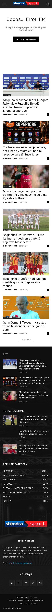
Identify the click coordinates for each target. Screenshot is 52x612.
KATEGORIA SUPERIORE (12, 143)
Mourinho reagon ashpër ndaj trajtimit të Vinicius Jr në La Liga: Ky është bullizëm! (25, 194)
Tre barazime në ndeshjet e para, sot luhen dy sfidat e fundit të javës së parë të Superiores (24, 151)
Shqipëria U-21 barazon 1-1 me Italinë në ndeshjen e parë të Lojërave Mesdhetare (23, 238)
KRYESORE (7, 186)
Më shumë (25, 340)
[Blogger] (12, 583)
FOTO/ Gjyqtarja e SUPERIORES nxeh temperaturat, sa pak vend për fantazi (33, 419)
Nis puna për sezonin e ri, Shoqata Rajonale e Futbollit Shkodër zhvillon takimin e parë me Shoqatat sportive (25, 105)
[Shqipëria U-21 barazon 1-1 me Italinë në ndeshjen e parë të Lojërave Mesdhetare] (26, 220)
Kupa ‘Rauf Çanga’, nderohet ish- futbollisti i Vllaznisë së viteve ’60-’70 (34, 434)
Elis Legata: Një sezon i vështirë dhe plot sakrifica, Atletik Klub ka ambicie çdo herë (33, 448)
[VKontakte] (40, 583)
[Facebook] (19, 583)
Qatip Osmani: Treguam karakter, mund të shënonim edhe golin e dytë (24, 326)
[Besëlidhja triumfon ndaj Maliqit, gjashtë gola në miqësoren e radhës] (26, 263)
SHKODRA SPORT (10, 114)
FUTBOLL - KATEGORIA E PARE (14, 274)
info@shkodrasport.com (20, 563)
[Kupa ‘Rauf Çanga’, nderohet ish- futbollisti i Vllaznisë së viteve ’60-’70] (10, 435)
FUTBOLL (7, 95)
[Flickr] (26, 583)
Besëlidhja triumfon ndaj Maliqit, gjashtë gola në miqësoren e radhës (25, 282)
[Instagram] (33, 583)
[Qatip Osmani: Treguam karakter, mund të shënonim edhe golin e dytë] (26, 307)
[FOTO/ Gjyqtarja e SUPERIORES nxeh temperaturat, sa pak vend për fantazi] (10, 420)
